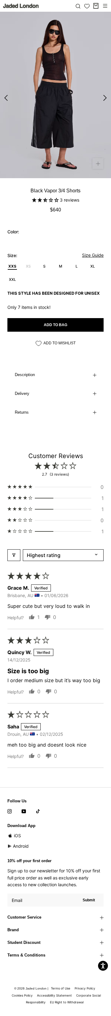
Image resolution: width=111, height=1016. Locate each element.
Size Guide (93, 255)
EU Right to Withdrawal (67, 1002)
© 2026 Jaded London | (31, 988)
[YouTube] (24, 810)
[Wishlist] (86, 6)
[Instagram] (9, 810)
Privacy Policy (85, 988)
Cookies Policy (22, 995)
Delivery (22, 393)
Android (21, 846)
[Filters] (13, 555)
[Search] (78, 6)
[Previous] (6, 98)
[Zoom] (97, 163)
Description (25, 374)
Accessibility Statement (54, 995)
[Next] (105, 98)
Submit (89, 900)
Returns (22, 412)
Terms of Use (60, 988)
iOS (17, 835)
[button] (46, 200)
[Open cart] (96, 6)
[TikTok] (38, 810)
